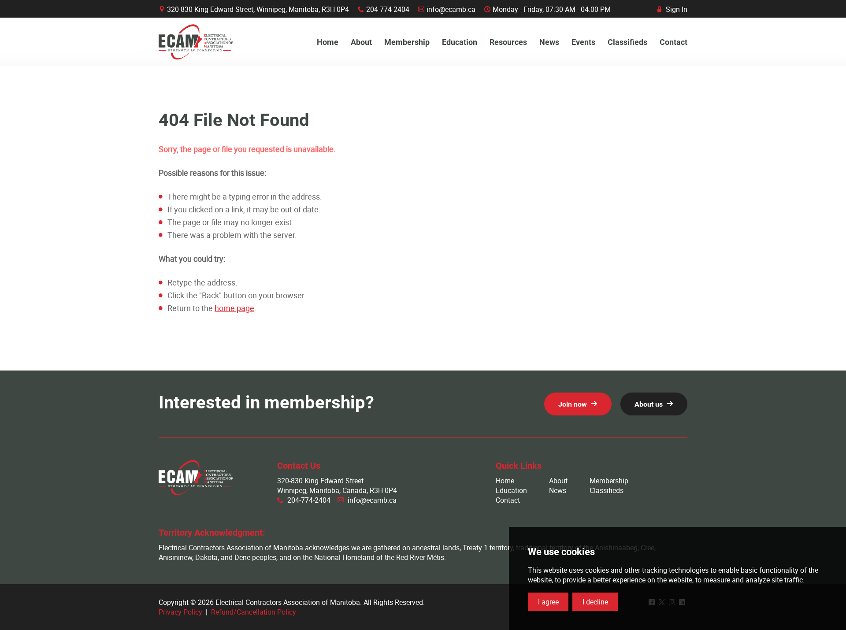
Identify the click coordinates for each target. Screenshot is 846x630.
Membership (609, 480)
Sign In (672, 9)
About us (648, 404)
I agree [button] (548, 602)
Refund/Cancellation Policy (253, 612)
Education (511, 490)
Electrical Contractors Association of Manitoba (196, 41)
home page (234, 308)
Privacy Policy (180, 612)
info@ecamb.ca (451, 9)
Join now (572, 404)
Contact (508, 500)
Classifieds (606, 490)
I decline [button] (595, 602)
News (557, 490)
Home (505, 480)
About (558, 480)
